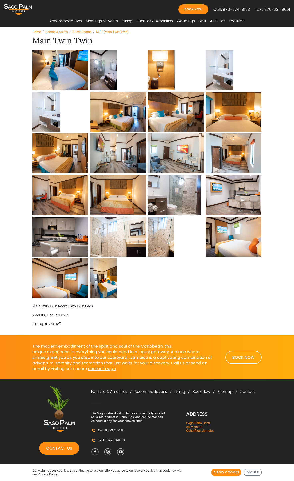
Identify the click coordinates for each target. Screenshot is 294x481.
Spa (202, 21)
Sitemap (225, 391)
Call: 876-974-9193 (231, 9)
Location (237, 21)
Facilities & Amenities (155, 21)
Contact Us (59, 448)
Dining (127, 21)
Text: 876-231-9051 (272, 9)
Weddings (186, 21)
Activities (217, 21)
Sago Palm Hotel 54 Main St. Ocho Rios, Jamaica (200, 427)
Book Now (201, 391)
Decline (252, 472)
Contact (247, 391)
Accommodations (65, 21)
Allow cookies (226, 472)
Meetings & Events (102, 21)
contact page (102, 368)
